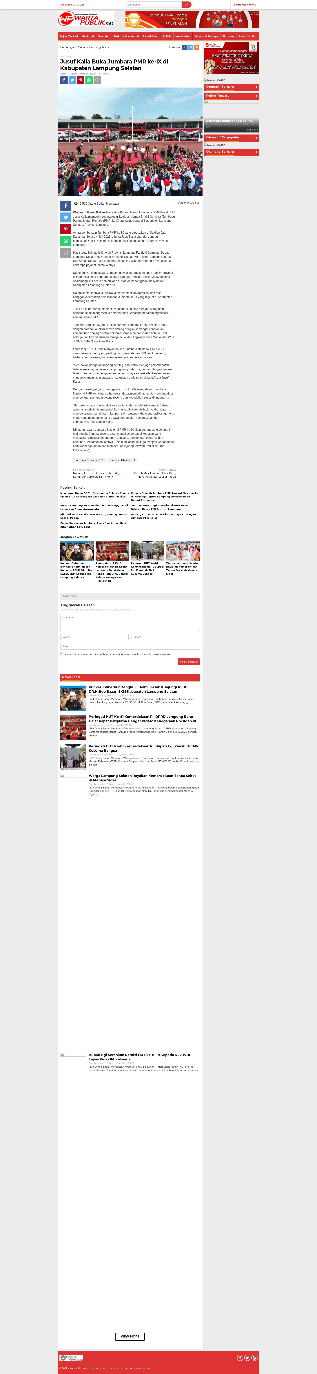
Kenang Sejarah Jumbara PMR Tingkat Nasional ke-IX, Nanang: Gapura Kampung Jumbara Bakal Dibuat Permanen (165, 496)
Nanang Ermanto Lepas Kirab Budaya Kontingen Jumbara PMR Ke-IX (97, 473)
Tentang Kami (98, 1368)
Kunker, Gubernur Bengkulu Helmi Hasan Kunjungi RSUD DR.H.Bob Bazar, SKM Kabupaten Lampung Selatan (77, 570)
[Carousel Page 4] (255, 130)
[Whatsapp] (89, 80)
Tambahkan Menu (244, 4)
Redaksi (115, 1368)
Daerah (74, 73)
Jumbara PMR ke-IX (122, 460)
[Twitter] (191, 47)
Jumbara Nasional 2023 (89, 460)
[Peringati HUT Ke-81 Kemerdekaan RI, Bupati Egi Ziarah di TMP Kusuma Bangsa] (99, 764)
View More (130, 1336)
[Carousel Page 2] (250, 130)
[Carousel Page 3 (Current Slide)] (252, 130)
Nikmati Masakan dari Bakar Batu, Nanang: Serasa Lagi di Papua (154, 473)
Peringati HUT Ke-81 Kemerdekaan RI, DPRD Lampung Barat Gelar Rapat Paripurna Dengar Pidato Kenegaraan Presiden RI (142, 719)
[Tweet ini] (72, 80)
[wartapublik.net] (86, 18)
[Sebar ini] (64, 80)
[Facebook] (185, 47)
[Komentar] (97, 80)
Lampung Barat (104, 725)
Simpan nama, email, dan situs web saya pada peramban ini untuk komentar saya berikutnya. (117, 654)
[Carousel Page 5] (257, 130)
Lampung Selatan (87, 73)
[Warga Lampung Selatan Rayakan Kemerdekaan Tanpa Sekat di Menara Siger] (97, 794)
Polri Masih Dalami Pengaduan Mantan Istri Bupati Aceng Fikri (230, 121)
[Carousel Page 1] (248, 130)
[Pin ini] (80, 80)
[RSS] (197, 47)
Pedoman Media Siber (137, 1368)
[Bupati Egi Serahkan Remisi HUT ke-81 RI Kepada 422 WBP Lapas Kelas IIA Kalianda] (198, 1070)
